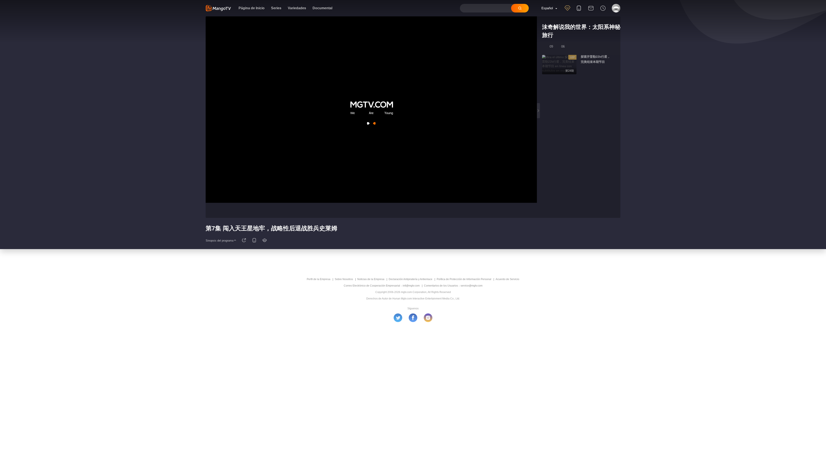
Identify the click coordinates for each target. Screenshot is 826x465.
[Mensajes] (591, 11)
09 (551, 46)
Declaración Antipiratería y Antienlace (410, 279)
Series (276, 8)
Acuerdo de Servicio (507, 279)
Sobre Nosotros (344, 279)
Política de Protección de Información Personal (464, 279)
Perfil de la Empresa (318, 279)
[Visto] (603, 11)
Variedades (297, 8)
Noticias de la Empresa (370, 279)
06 (563, 46)
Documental (322, 8)
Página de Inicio (252, 8)
